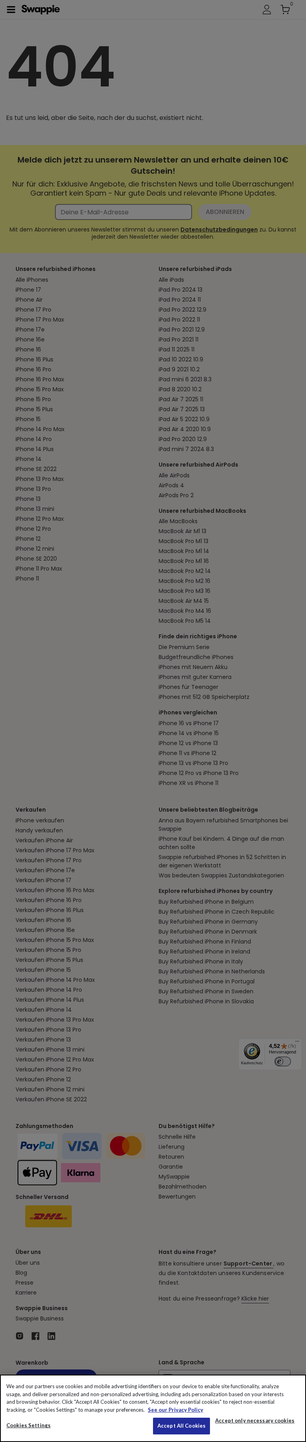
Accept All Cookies (181, 1425)
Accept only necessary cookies (254, 1421)
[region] (153, 1408)
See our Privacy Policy (175, 1410)
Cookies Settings (28, 1425)
